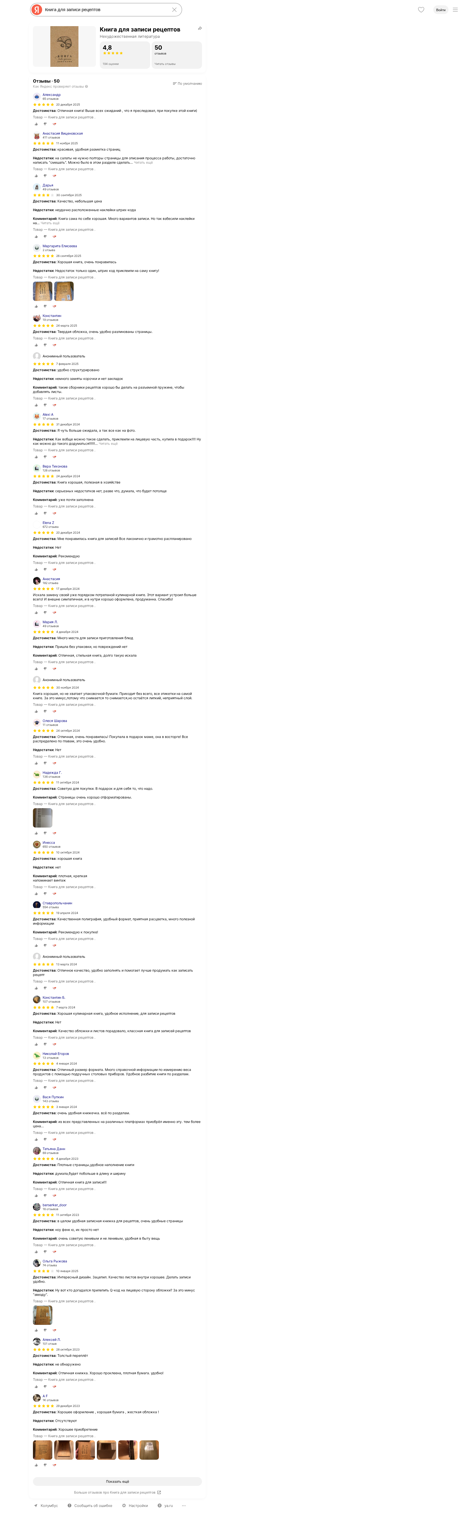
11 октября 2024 (67, 782)
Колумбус (49, 1505)
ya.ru (168, 1505)
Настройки (138, 1505)
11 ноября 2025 (67, 143)
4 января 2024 (66, 1063)
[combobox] (105, 9)
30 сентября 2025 (69, 195)
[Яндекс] (36, 9)
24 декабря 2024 (68, 476)
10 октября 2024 (68, 852)
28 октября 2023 (68, 1349)
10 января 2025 (67, 1271)
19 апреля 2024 (67, 913)
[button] (187, 83)
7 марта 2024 (65, 1007)
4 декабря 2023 (67, 1158)
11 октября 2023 (67, 1215)
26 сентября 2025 (68, 256)
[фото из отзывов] (42, 292)
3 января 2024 (66, 1107)
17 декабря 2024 (68, 589)
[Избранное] (421, 9)
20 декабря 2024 (68, 532)
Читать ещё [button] (143, 162)
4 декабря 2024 (67, 632)
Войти (441, 10)
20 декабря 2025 (68, 104)
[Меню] (455, 10)
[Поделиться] (200, 28)
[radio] (36, 124)
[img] (43, 105)
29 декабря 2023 (68, 1406)
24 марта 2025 (66, 325)
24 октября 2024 (68, 730)
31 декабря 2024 (68, 424)
